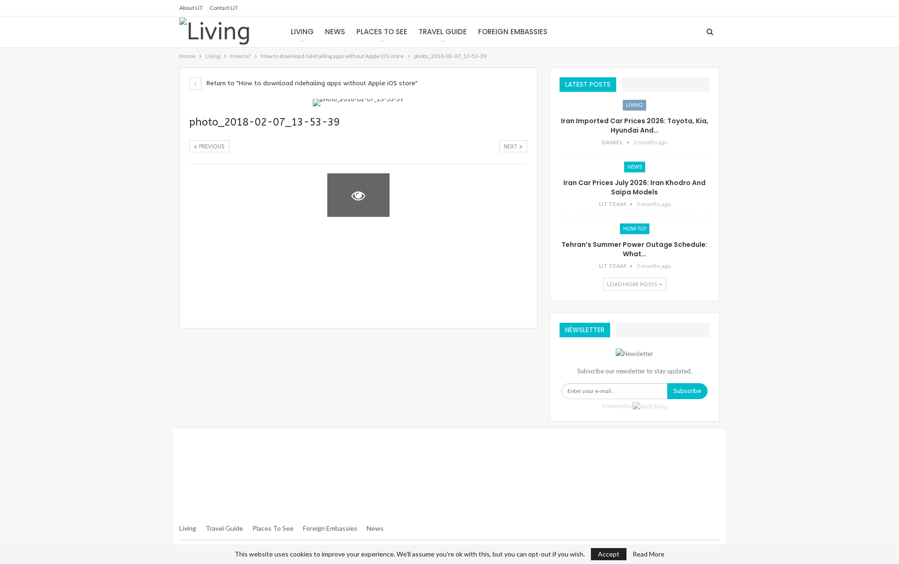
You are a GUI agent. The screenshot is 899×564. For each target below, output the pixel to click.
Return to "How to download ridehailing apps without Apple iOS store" (311, 83)
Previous (211, 146)
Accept (608, 554)
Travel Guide (443, 32)
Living (302, 32)
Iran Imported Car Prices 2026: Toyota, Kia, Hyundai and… (634, 125)
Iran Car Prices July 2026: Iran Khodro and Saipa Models (634, 187)
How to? (634, 228)
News (335, 32)
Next (511, 146)
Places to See (381, 32)
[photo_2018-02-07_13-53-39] (220, 195)
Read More (648, 554)
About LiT (191, 7)
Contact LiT (224, 7)
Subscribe (687, 390)
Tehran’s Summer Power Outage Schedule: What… (634, 249)
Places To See (273, 528)
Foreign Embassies (512, 32)
